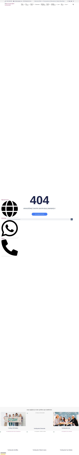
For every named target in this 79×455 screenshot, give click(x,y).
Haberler (58, 1)
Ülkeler (40, 1)
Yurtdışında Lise (66, 428)
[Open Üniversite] (39, 4)
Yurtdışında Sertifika (13, 450)
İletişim (63, 1)
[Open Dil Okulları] (29, 4)
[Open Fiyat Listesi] (24, 4)
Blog (61, 1)
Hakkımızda (36, 1)
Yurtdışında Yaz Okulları (66, 450)
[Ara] (72, 219)
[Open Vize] (67, 4)
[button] (73, 4)
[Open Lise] (59, 4)
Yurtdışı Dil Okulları (13, 428)
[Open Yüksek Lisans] (49, 4)
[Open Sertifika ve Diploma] (56, 4)
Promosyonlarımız (46, 1)
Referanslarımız (53, 1)
